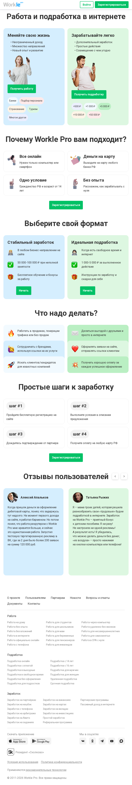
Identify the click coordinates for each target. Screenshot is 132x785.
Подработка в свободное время (25, 674)
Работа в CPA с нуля (92, 640)
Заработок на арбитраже (21, 713)
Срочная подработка (62, 683)
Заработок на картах (54, 704)
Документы (15, 603)
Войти (87, 4)
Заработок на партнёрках (21, 700)
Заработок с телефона (20, 709)
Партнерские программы (94, 700)
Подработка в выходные (21, 670)
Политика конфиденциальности (61, 762)
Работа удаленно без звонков (98, 626)
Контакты (34, 603)
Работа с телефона (18, 644)
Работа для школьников (60, 626)
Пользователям (35, 597)
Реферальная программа (57, 722)
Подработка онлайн (18, 661)
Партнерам (58, 597)
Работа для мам (55, 631)
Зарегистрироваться (112, 4)
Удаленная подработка (63, 679)
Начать (24, 290)
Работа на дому (16, 622)
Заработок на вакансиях (57, 700)
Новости (75, 597)
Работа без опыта (17, 626)
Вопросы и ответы (98, 597)
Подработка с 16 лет (62, 665)
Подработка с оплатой (20, 665)
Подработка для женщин (64, 674)
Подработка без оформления (24, 679)
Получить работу (21, 88)
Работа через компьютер (95, 622)
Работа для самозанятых (95, 635)
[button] (115, 477)
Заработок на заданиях (20, 722)
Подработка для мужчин (64, 670)
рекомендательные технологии (46, 770)
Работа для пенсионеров (60, 640)
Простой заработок (54, 717)
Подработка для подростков (23, 683)
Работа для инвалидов (59, 644)
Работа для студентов (59, 622)
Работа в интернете (18, 635)
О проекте (13, 597)
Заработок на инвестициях (58, 713)
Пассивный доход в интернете (97, 704)
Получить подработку (89, 94)
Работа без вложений (19, 631)
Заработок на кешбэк (19, 704)
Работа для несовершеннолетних (100, 631)
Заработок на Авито (18, 717)
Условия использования (22, 762)
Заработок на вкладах (55, 709)
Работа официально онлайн (23, 640)
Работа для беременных (60, 635)
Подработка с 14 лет (62, 661)
